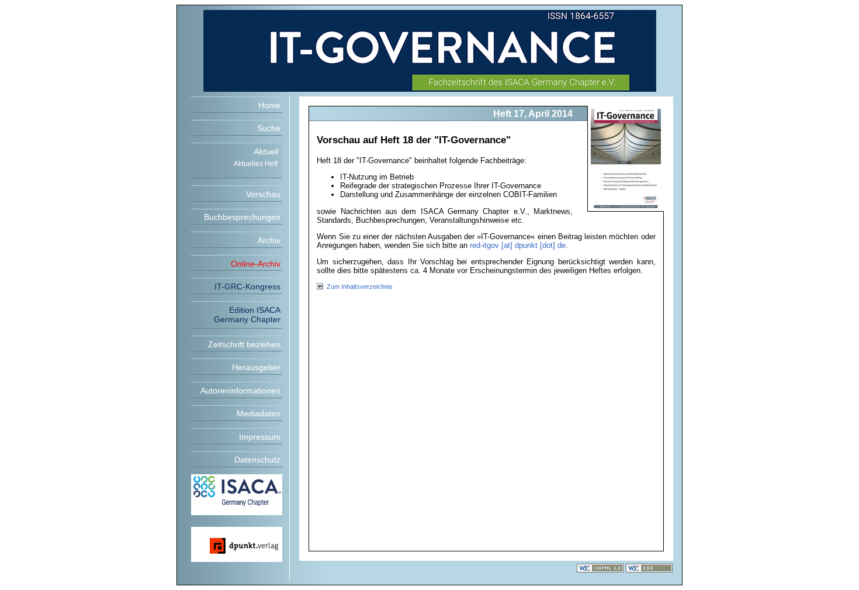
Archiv (269, 240)
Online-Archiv (255, 263)
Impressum (259, 436)
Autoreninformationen (240, 390)
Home (269, 105)
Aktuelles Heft (256, 164)
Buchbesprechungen (242, 217)
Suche (268, 128)
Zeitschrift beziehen (244, 344)
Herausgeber (256, 367)
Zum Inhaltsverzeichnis (360, 286)
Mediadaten (258, 413)
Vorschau (263, 194)
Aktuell (266, 151)
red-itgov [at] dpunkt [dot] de (518, 245)
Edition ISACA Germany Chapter (247, 314)
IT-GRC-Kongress (247, 286)
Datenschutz (257, 459)
